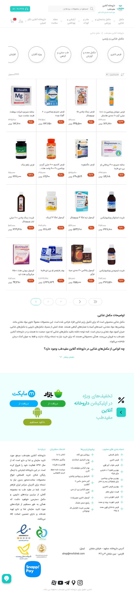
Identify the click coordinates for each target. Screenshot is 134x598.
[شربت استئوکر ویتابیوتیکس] (112, 202)
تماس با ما (61, 454)
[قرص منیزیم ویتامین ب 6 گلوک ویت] (51, 96)
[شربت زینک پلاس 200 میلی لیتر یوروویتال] (21, 202)
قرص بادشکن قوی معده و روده (109, 509)
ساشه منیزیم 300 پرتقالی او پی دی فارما (112, 166)
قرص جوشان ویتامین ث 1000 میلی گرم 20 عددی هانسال (112, 113)
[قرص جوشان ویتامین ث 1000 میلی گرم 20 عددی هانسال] (112, 96)
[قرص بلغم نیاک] (21, 149)
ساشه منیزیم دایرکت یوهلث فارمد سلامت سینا (22, 113)
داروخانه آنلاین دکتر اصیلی (37, 21)
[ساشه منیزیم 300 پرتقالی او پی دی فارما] (112, 149)
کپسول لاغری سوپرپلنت (79, 497)
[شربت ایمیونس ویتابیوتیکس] (112, 254)
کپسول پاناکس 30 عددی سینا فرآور (81, 272)
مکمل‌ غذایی (121, 21)
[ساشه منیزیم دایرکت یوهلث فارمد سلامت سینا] (21, 96)
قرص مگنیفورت (87, 164)
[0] (12, 21)
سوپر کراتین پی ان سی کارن (80, 491)
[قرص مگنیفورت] (81, 148)
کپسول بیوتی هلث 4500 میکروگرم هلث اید (23, 272)
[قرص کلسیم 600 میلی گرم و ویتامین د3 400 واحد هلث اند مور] (51, 148)
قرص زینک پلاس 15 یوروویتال (85, 113)
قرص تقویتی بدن (112, 497)
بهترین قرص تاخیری (111, 486)
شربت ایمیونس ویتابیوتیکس (112, 270)
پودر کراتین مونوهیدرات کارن (80, 469)
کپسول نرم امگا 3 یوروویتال (82, 217)
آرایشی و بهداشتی (71, 21)
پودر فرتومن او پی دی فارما (52, 270)
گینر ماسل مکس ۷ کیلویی (82, 483)
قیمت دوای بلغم (112, 491)
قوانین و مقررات (58, 464)
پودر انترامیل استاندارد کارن (80, 461)
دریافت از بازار (53, 404)
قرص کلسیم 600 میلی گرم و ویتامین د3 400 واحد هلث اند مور (52, 166)
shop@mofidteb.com (73, 554)
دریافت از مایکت (24, 404)
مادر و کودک (86, 21)
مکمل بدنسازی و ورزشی (103, 21)
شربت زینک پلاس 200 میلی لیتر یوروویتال (21, 219)
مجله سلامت (54, 21)
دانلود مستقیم (37, 422)
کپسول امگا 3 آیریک (55, 217)
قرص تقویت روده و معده (109, 502)
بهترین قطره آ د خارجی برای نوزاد (109, 472)
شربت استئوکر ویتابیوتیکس (112, 217)
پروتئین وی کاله (83, 454)
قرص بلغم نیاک (27, 165)
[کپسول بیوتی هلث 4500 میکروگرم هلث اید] (21, 254)
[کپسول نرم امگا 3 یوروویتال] (81, 201)
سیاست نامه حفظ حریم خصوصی (58, 471)
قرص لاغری (114, 459)
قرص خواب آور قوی (111, 465)
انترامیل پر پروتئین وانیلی (79, 476)
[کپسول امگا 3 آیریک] (51, 201)
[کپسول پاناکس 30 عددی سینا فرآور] (81, 254)
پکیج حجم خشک (82, 502)
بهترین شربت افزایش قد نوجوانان (79, 509)
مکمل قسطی (114, 454)
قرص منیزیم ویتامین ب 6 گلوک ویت (53, 113)
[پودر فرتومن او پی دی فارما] (51, 254)
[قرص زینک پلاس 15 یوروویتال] (81, 96)
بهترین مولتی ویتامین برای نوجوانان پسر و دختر (109, 480)
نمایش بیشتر (69, 357)
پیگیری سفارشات (58, 459)
